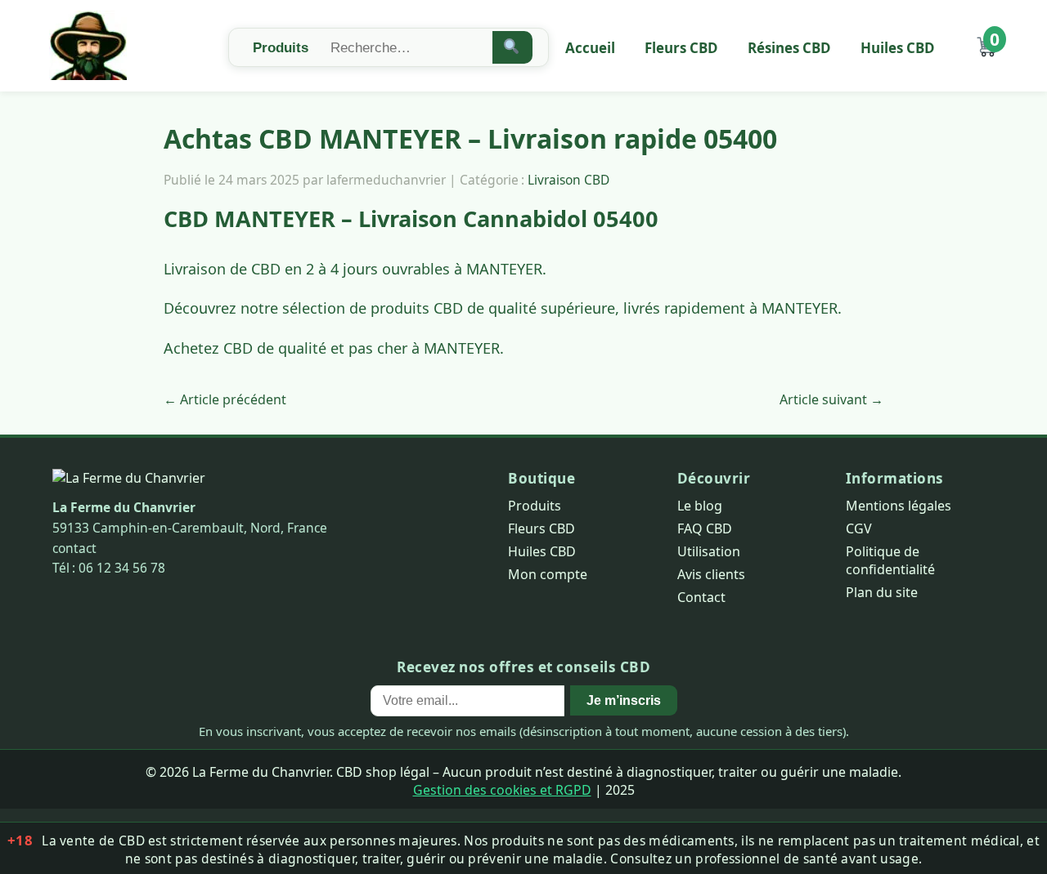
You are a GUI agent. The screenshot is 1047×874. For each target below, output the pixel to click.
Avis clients (711, 574)
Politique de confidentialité (890, 560)
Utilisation (708, 551)
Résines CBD (789, 47)
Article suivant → (831, 399)
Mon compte (547, 574)
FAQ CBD (704, 528)
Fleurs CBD (681, 47)
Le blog (699, 506)
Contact (701, 597)
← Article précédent (225, 399)
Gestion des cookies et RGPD (502, 790)
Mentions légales (898, 506)
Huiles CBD (898, 47)
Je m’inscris (623, 700)
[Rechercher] (512, 47)
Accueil (590, 47)
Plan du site (882, 592)
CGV (859, 528)
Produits (534, 506)
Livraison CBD (568, 180)
